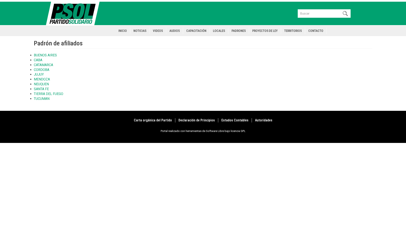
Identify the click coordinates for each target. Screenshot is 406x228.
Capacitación (196, 31)
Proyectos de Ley (265, 31)
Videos (158, 31)
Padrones (239, 31)
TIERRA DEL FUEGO (48, 94)
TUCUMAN (41, 99)
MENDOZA (42, 79)
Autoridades (263, 120)
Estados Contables (234, 120)
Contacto (315, 31)
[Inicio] (74, 13)
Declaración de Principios (196, 120)
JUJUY (39, 74)
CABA (38, 60)
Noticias (139, 31)
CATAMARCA (43, 65)
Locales (219, 31)
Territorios (293, 31)
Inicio (122, 31)
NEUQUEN (41, 84)
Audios (174, 31)
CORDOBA (41, 70)
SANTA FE (41, 89)
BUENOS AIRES (45, 55)
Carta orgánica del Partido (153, 120)
